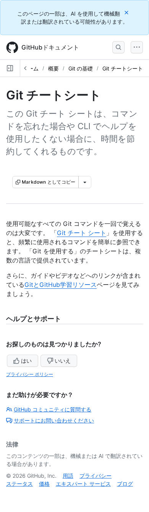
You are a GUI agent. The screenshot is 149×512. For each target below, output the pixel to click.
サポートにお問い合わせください (54, 420)
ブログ (125, 483)
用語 (68, 475)
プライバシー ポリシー (29, 374)
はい (26, 360)
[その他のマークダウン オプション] (84, 182)
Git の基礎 (80, 68)
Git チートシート (122, 68)
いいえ (63, 360)
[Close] (127, 12)
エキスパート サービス (83, 483)
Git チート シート (81, 233)
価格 (44, 483)
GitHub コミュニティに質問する (52, 409)
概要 (53, 68)
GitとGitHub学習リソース (60, 284)
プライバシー (95, 475)
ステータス (19, 483)
